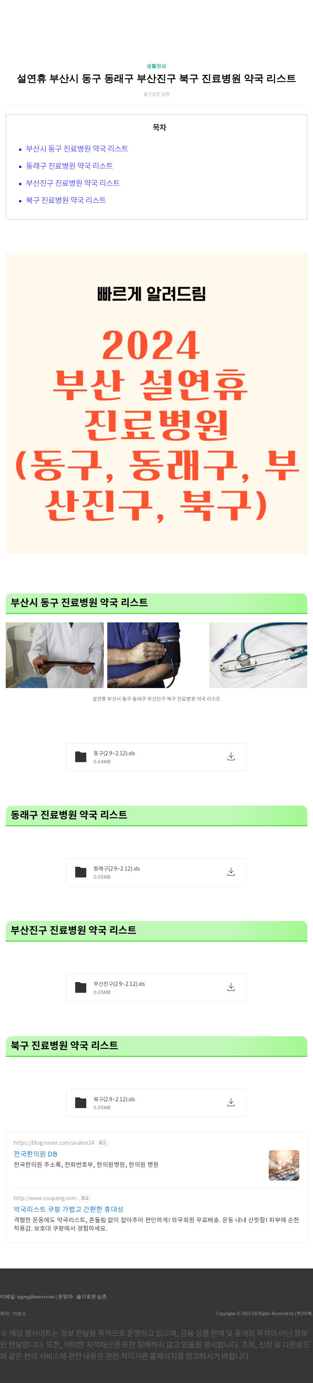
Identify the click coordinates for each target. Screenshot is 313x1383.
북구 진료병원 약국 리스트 (66, 201)
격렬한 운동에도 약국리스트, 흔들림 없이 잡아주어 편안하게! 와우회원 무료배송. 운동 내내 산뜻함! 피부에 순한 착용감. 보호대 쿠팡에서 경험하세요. (156, 1224)
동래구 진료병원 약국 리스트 (69, 166)
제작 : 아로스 (13, 1313)
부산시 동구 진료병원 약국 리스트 (77, 149)
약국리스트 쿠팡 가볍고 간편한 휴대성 (69, 1210)
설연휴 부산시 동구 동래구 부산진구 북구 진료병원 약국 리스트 (156, 78)
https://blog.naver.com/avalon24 (54, 1143)
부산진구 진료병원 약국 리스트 (73, 183)
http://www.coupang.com (45, 1199)
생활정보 (156, 66)
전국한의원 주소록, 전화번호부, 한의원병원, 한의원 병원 (86, 1165)
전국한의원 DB (35, 1154)
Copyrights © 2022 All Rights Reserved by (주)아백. (264, 1313)
